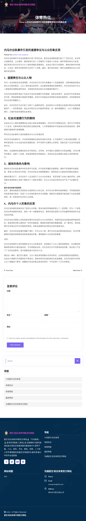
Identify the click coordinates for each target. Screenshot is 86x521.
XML (5, 476)
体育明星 (9, 391)
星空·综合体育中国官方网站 (15, 515)
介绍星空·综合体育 (13, 379)
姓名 (9, 315)
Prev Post (9, 270)
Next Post (76, 270)
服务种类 (9, 397)
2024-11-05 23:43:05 (20, 55)
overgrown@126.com (55, 484)
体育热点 (9, 385)
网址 (8, 326)
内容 (8, 291)
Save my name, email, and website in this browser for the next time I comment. (39, 338)
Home (21, 22)
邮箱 (46, 315)
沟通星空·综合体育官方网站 (17, 404)
